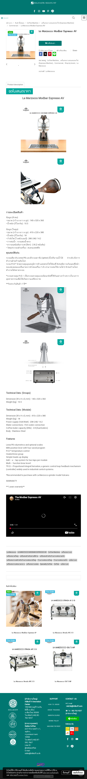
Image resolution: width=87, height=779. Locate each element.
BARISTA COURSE (54, 715)
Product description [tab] (15, 84)
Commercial (59, 63)
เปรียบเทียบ (62, 50)
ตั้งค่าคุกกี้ (66, 773)
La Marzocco (50, 71)
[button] (72, 17)
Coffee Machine (53, 60)
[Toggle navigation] (84, 17)
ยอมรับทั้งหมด (78, 773)
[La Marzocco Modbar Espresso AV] (20, 44)
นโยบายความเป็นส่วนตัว (51, 773)
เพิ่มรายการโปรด (46, 50)
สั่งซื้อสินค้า (51, 43)
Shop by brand (70, 63)
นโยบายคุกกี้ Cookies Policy (19, 775)
